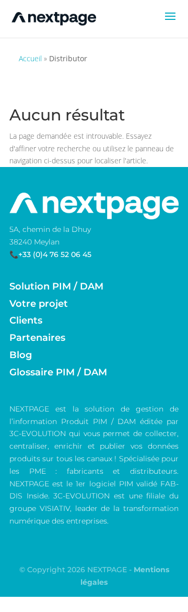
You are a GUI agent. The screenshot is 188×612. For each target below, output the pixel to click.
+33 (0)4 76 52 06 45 (54, 254)
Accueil (30, 58)
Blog (20, 355)
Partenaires (37, 337)
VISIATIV (55, 508)
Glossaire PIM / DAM (58, 372)
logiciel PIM (111, 483)
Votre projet (38, 303)
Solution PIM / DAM (56, 286)
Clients (25, 320)
